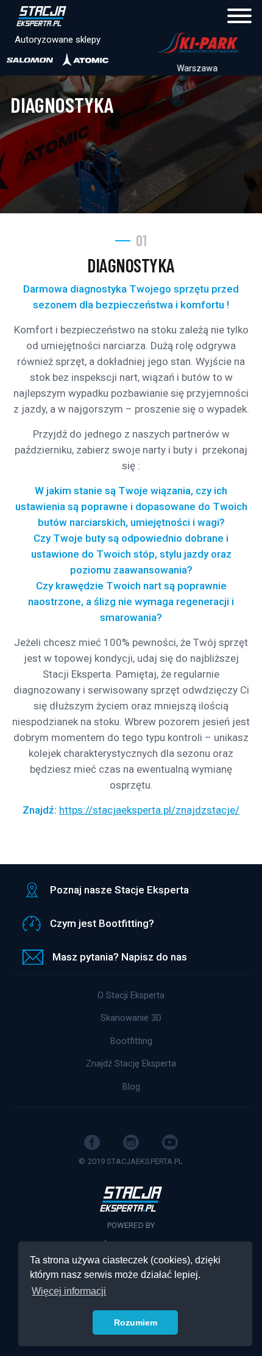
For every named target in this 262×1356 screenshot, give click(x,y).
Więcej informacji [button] (69, 1291)
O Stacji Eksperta (131, 995)
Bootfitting (131, 1041)
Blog (131, 1087)
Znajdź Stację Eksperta (131, 1064)
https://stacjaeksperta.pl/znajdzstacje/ (149, 810)
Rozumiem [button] (135, 1322)
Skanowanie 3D (131, 1018)
